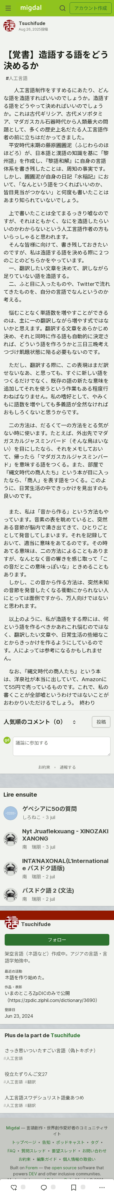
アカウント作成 (90, 8)
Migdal (13, 1127)
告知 (46, 1142)
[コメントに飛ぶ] (47, 1187)
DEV (33, 1173)
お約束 (44, 767)
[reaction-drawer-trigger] (17, 1187)
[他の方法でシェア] (102, 1187)
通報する (68, 767)
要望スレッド (64, 1150)
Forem (32, 1167)
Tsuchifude (32, 23)
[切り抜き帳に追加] (77, 1187)
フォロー (57, 940)
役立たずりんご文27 (25, 1077)
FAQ (11, 1150)
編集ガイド (47, 1159)
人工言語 (16, 78)
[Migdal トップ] (31, 8)
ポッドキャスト (70, 1142)
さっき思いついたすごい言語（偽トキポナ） (51, 1054)
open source (64, 1167)
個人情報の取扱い (79, 1159)
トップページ (24, 1142)
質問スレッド (33, 1150)
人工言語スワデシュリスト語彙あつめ (44, 1101)
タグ (95, 1142)
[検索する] (62, 8)
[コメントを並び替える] (74, 722)
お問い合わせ (94, 1150)
